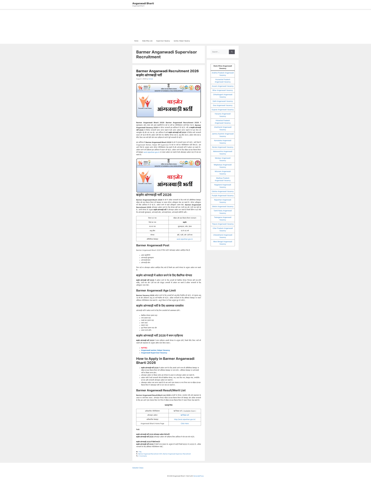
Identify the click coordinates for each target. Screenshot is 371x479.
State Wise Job (147, 41)
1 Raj (139, 452)
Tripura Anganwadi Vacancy (223, 224)
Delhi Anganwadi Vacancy (223, 101)
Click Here (185, 423)
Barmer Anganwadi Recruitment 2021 (150, 454)
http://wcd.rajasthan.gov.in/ (184, 419)
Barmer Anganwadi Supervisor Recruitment (177, 454)
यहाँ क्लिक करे (185, 415)
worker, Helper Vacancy (182, 41)
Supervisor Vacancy (163, 41)
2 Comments (142, 456)
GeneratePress (198, 476)
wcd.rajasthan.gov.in (152, 152)
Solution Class (137, 468)
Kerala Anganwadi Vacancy (222, 147)
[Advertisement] (185, 23)
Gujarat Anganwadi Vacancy (223, 110)
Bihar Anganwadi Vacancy (223, 90)
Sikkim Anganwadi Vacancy (222, 206)
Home (136, 41)
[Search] (232, 52)
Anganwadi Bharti (143, 3)
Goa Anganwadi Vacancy (222, 105)
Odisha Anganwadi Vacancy (223, 191)
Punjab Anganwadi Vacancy (223, 196)
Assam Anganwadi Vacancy (223, 86)
